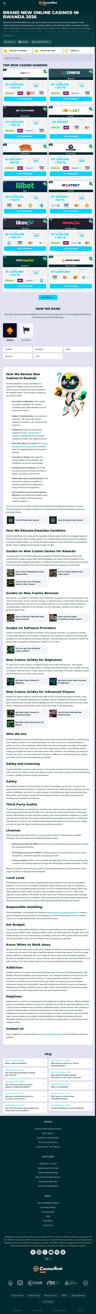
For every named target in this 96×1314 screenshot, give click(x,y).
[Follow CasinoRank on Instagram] (38, 1258)
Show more (47, 297)
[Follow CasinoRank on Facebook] (32, 1258)
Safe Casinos (48, 1139)
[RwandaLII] (19, 1288)
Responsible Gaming (47, 1178)
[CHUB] (34, 1288)
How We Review (47, 1213)
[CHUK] (71, 1288)
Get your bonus (25, 99)
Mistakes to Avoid (47, 1169)
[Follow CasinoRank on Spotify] (56, 1258)
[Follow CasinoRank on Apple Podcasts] (62, 1258)
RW (46, 1264)
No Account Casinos (47, 1148)
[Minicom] (10, 1288)
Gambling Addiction (47, 1187)
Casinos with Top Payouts (48, 1152)
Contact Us (47, 1231)
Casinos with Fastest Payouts (47, 1134)
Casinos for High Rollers (47, 1143)
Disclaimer (47, 1226)
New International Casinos (47, 1182)
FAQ (48, 1222)
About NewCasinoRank (47, 1208)
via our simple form (53, 1034)
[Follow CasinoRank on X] (44, 1258)
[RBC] (53, 1288)
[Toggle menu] (4, 3)
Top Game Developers (47, 1191)
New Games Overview (47, 1174)
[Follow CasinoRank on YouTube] (50, 1258)
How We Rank (47, 1217)
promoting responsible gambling (63, 912)
